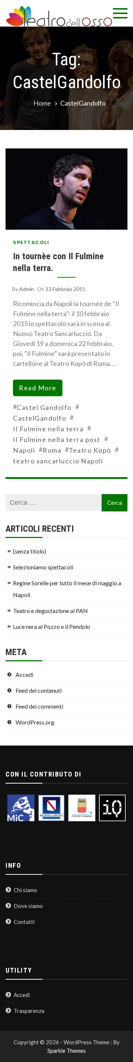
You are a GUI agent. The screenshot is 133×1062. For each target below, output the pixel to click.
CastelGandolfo (39, 418)
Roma (51, 450)
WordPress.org (35, 722)
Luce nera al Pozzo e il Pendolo (51, 626)
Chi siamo (25, 890)
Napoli (24, 450)
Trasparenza (29, 1010)
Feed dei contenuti (39, 690)
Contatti (24, 921)
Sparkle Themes (66, 1050)
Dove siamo (28, 905)
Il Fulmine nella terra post (56, 439)
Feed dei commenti (39, 706)
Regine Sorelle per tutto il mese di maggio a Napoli (67, 588)
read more (38, 388)
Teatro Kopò (90, 450)
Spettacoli (31, 242)
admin (26, 289)
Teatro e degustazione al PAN (50, 610)
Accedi (24, 674)
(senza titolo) (29, 551)
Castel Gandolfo (44, 407)
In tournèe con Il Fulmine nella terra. (58, 262)
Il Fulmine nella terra (48, 429)
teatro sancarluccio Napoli (58, 461)
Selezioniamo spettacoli (43, 567)
